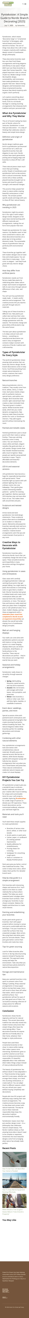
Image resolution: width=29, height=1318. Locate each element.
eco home (5, 1289)
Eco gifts (5, 1288)
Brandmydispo (21, 798)
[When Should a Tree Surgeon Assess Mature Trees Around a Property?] (14, 1201)
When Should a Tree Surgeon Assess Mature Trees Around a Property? (13, 1212)
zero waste (5, 1292)
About (4, 1297)
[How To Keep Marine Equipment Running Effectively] (14, 1181)
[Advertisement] (14, 1240)
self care (5, 1291)
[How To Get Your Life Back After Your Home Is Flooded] (14, 1160)
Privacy (22, 1307)
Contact (5, 1298)
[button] (23, 4)
